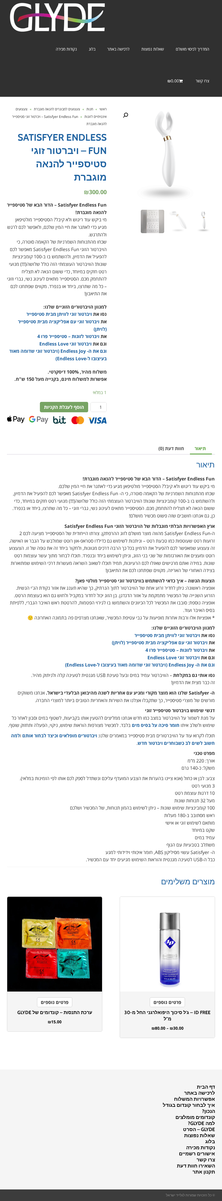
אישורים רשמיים (197, 1154)
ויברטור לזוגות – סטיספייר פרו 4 (68, 336)
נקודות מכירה (200, 1147)
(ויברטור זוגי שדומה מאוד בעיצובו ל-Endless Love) (117, 665)
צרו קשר (206, 1160)
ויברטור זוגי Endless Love (65, 344)
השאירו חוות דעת (196, 1166)
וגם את (99, 351)
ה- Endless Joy (76, 351)
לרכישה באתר (199, 1093)
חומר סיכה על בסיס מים (156, 725)
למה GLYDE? (201, 1123)
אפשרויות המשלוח (194, 1099)
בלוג (210, 1141)
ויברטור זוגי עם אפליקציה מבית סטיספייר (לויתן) (160, 642)
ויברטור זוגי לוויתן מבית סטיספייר (59, 314)
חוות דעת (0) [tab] (171, 448)
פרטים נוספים (167, 1002)
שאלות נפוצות (199, 1135)
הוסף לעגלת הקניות (64, 407)
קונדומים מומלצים (195, 1117)
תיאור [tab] (200, 448)
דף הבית (206, 1087)
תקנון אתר (204, 1172)
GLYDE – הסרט (199, 1129)
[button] (125, 115)
